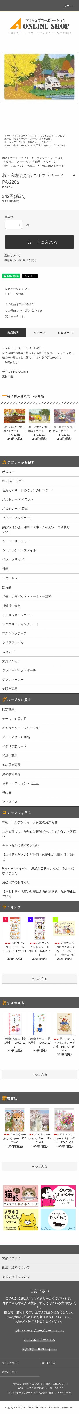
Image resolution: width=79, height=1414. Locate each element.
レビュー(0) (66, 332)
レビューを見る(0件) (17, 288)
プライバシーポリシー (19, 1392)
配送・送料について (56, 1384)
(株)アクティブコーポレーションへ (39, 1330)
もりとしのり (43, 142)
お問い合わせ (9, 1371)
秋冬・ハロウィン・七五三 (27, 145)
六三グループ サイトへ (39, 1340)
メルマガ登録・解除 (43, 1392)
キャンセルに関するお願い (20, 845)
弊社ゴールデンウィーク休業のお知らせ (29, 822)
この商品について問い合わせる (23, 310)
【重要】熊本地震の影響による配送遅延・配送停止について (39, 894)
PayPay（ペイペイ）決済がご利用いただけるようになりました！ (38, 871)
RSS (60, 1392)
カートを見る (49, 1362)
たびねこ (48, 139)
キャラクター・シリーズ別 (27, 139)
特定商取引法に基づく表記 (20, 260)
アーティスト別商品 (24, 142)
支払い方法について (33, 1384)
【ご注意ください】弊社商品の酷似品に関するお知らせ (39, 857)
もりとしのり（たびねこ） (53, 135)
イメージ (39, 332)
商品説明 (13, 332)
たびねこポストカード (55, 145)
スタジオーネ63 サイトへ (39, 1349)
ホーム (7, 135)
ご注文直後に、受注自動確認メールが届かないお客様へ (39, 834)
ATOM (68, 1392)
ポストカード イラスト (25, 135)
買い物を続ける (14, 316)
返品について (12, 255)
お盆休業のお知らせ (16, 882)
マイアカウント (10, 1362)
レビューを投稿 (14, 294)
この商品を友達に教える (19, 304)
